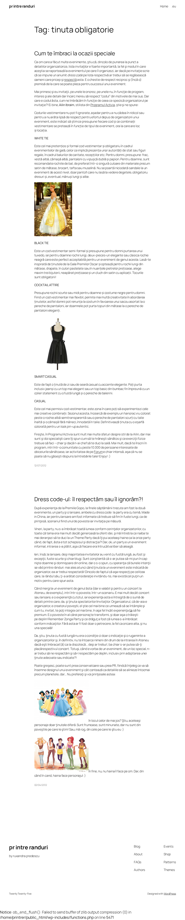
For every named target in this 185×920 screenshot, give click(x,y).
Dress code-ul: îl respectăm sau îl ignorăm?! (88, 499)
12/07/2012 (40, 465)
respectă (70, 79)
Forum (98, 451)
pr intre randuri (22, 6)
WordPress (170, 893)
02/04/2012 (40, 785)
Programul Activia (103, 105)
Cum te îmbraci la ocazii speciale (74, 53)
